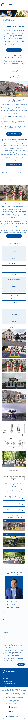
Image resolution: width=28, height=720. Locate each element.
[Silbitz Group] (9, 4)
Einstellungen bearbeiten (14, 716)
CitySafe (22, 19)
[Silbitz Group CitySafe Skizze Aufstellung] (14, 474)
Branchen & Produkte (9, 19)
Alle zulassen (14, 707)
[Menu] (25, 5)
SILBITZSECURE (17, 19)
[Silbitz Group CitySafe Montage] (14, 397)
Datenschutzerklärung (10, 645)
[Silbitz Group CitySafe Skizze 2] (14, 443)
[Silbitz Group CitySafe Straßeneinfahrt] (14, 337)
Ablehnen (14, 712)
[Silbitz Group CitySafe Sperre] (14, 459)
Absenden (21, 664)
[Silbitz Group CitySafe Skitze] (14, 428)
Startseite (3, 19)
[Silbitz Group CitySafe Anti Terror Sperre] (14, 381)
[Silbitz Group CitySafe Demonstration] (14, 412)
